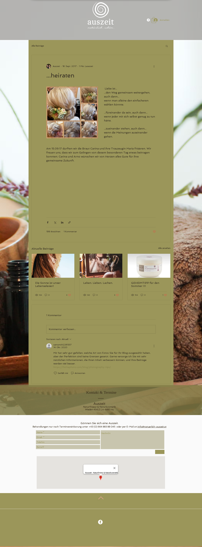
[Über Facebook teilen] (47, 222)
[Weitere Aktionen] (154, 66)
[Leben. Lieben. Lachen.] (101, 266)
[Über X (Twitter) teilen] (55, 222)
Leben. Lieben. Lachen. (98, 282)
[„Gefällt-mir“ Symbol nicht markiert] (55, 373)
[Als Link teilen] (69, 222)
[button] (166, 46)
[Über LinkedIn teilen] (62, 222)
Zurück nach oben (101, 503)
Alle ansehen (164, 248)
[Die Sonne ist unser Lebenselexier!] (53, 266)
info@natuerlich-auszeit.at (152, 426)
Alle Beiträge (37, 46)
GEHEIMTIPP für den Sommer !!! (145, 284)
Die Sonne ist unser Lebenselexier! (48, 284)
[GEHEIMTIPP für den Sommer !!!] (149, 266)
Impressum (114, 535)
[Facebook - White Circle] (148, 20)
